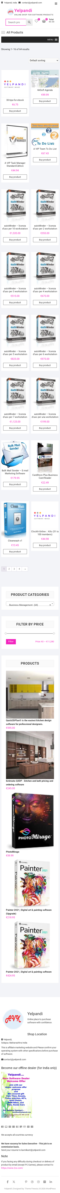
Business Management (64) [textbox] (29, 605)
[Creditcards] (24, 1125)
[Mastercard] (6, 1125)
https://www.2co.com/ (12, 1168)
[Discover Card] (21, 1125)
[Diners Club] (17, 1125)
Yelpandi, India (10, 3)
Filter (11, 641)
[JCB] (32, 1125)
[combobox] (30, 603)
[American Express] (2, 1125)
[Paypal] (13, 1125)
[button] (50, 40)
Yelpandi (23, 10)
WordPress (51, 1188)
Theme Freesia (31, 1188)
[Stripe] (28, 1125)
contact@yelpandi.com (31, 3)
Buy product (15, 111)
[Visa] (10, 1125)
